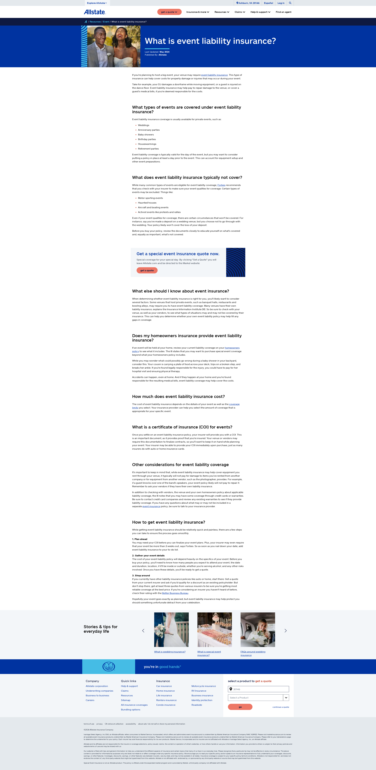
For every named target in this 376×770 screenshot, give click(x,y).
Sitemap (125, 700)
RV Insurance (199, 690)
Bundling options (130, 709)
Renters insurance (166, 700)
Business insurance (202, 695)
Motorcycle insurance (204, 686)
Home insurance (165, 690)
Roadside (197, 704)
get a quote (147, 270)
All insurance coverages (134, 704)
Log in (281, 2)
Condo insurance (165, 704)
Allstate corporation (97, 686)
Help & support (129, 686)
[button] (97, 3)
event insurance (151, 506)
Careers (90, 700)
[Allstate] (86, 22)
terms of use (89, 724)
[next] (285, 631)
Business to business (97, 695)
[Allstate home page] (95, 12)
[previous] (143, 631)
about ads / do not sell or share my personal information (161, 724)
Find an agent (283, 11)
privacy (99, 724)
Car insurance (164, 686)
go (240, 706)
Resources (95, 21)
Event (106, 21)
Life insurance (164, 695)
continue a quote (281, 707)
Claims (125, 690)
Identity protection (202, 700)
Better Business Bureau (175, 593)
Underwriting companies (99, 690)
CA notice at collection (114, 724)
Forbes (221, 185)
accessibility (131, 724)
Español (268, 2)
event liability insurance (214, 74)
